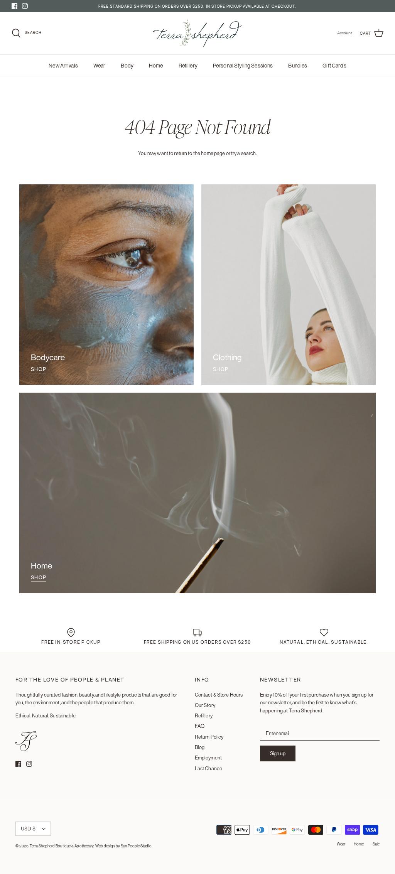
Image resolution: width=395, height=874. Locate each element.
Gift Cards (334, 65)
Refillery (188, 65)
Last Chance (208, 768)
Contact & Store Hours (219, 695)
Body (127, 65)
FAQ (199, 726)
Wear (99, 65)
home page (213, 153)
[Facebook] (14, 6)
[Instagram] (25, 6)
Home (156, 65)
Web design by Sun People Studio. (123, 846)
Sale (376, 844)
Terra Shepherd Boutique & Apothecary (62, 846)
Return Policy (209, 737)
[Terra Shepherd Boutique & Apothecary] (197, 33)
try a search (243, 153)
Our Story (205, 705)
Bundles (297, 65)
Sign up (277, 753)
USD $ (28, 828)
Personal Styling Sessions (243, 65)
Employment (208, 757)
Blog (200, 747)
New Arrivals (63, 65)
